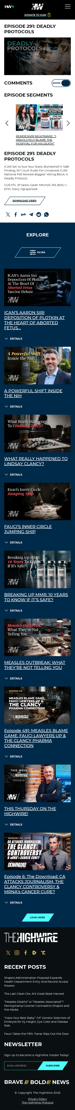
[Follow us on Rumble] (34, 953)
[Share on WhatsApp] (46, 214)
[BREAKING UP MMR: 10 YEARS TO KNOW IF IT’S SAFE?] (37, 569)
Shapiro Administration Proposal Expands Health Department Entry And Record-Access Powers (36, 981)
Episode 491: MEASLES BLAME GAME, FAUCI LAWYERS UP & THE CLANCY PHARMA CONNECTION (36, 738)
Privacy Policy (37, 1099)
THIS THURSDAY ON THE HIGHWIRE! (30, 811)
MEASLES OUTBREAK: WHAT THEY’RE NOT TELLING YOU (34, 665)
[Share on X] (8, 214)
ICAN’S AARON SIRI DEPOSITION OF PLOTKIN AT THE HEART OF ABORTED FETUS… (34, 320)
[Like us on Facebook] (26, 953)
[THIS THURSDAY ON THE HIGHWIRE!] (37, 783)
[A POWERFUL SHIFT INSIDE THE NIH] (37, 365)
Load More (37, 917)
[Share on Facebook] (16, 214)
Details (16, 338)
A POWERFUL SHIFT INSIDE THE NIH (33, 393)
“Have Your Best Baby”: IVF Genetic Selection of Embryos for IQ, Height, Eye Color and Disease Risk (37, 1022)
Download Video (24, 200)
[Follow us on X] (8, 953)
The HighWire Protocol (37, 1102)
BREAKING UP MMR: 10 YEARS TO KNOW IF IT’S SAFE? (36, 597)
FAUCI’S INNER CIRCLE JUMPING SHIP (28, 529)
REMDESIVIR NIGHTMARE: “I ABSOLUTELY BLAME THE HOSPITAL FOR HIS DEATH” (36, 140)
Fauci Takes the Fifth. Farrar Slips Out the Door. (36, 1033)
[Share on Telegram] (31, 214)
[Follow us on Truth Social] (43, 953)
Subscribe (53, 1066)
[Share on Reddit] (39, 214)
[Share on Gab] (23, 214)
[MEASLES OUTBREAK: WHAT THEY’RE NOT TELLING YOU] (37, 637)
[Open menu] (68, 6)
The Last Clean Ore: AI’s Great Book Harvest (34, 993)
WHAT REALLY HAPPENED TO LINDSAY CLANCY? (36, 461)
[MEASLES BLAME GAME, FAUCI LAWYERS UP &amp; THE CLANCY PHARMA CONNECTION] (37, 705)
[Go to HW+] (8, 6)
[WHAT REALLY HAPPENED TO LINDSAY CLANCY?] (37, 433)
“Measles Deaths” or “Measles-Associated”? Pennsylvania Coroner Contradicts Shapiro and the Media (36, 1005)
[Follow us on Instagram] (17, 953)
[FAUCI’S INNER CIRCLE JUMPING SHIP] (37, 501)
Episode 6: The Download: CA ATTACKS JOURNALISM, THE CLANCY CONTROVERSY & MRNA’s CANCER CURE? (34, 884)
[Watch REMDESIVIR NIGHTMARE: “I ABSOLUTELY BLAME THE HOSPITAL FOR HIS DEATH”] (39, 117)
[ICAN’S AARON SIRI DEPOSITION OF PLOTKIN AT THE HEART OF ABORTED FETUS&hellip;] (37, 287)
